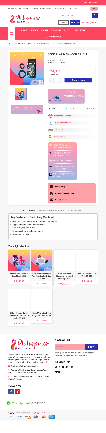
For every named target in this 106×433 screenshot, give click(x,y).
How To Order (62, 8)
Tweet (71, 109)
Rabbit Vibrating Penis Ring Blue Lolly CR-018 (41, 314)
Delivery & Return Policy (29, 8)
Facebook (11, 391)
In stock (51, 63)
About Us (13, 8)
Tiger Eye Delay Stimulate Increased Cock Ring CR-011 (64, 276)
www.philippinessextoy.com (40, 413)
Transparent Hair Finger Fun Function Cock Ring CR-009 (42, 276)
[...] (46, 362)
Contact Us (75, 8)
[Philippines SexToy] (25, 19)
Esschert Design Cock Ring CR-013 (87, 274)
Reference (51, 60)
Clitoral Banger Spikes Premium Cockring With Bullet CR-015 (19, 315)
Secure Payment (47, 8)
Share (54, 109)
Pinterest (89, 109)
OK (92, 347)
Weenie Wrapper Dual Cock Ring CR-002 (19, 274)
